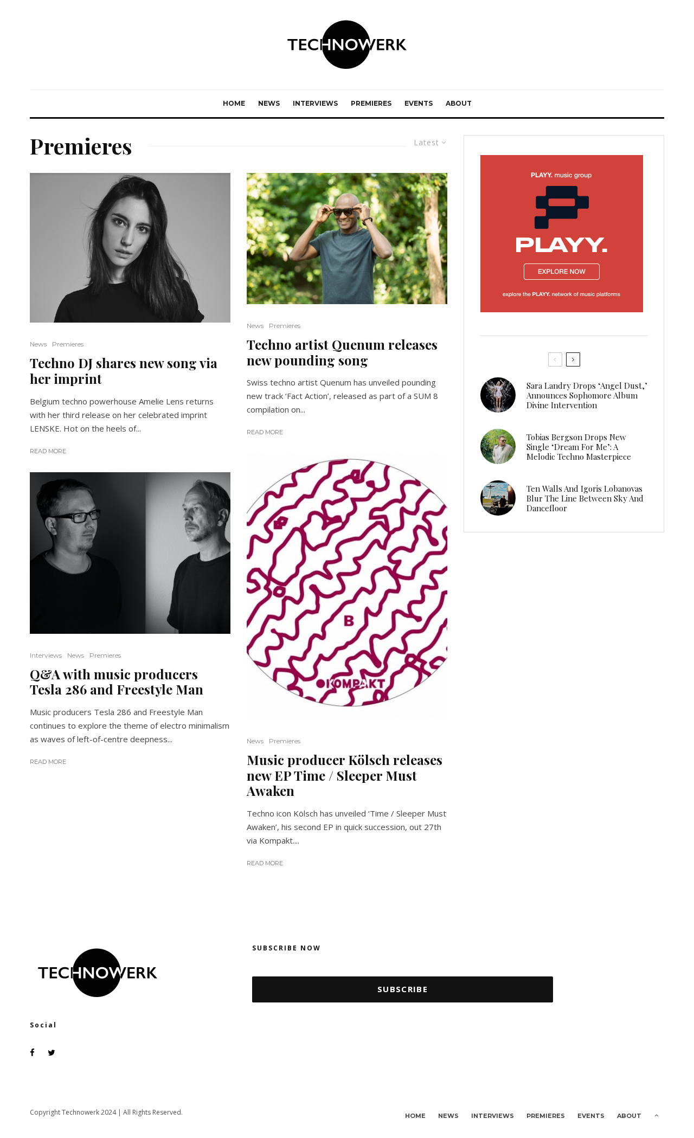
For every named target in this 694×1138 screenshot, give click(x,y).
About (459, 103)
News (269, 103)
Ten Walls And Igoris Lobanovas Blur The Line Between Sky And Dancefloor (585, 498)
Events (418, 103)
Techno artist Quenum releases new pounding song (342, 352)
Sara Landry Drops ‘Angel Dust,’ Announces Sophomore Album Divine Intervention (586, 395)
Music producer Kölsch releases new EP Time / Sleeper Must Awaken (344, 775)
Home (234, 103)
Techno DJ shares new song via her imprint (123, 371)
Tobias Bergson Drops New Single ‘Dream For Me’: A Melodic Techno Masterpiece (578, 446)
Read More (48, 451)
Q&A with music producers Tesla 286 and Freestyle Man (116, 682)
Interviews (315, 103)
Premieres (371, 103)
